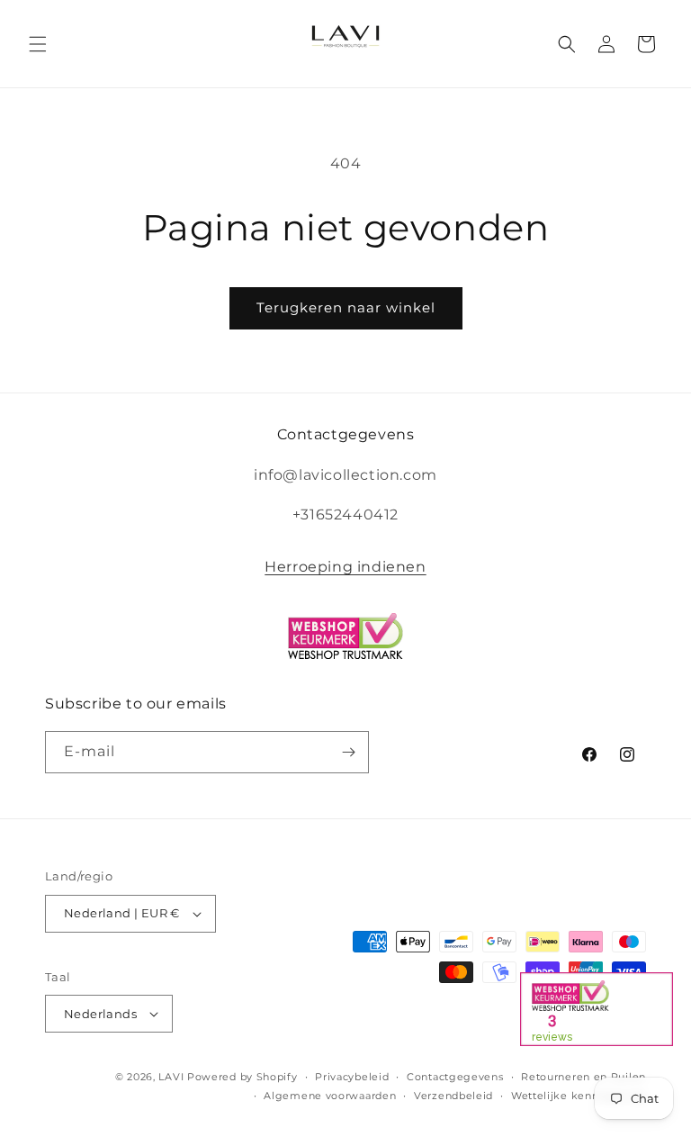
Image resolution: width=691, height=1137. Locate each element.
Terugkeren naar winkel (345, 307)
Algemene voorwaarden (330, 1095)
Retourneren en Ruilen (583, 1076)
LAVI (171, 1076)
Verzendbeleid (453, 1095)
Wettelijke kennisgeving (578, 1095)
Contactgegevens (455, 1076)
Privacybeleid (352, 1076)
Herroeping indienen (345, 566)
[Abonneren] (348, 752)
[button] (38, 44)
